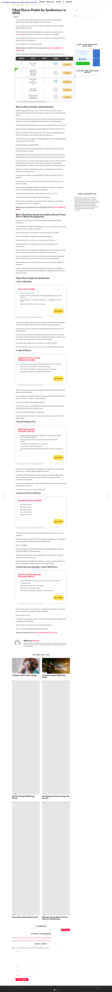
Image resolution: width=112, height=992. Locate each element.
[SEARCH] (107, 2)
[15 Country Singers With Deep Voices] (56, 666)
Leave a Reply (65, 929)
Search (98, 10)
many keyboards (21, 34)
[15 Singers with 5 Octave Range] (26, 666)
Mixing (58, 2)
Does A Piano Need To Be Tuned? (25, 917)
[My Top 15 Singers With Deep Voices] (26, 737)
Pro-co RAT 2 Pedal (26, 289)
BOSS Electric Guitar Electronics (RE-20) (26, 430)
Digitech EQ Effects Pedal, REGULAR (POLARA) (29, 359)
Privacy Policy (82, 987)
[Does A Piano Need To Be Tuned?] (26, 858)
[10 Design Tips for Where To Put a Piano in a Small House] (56, 858)
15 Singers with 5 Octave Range (24, 675)
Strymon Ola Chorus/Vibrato (29, 500)
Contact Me (90, 987)
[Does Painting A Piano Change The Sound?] (56, 737)
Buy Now (67, 64)
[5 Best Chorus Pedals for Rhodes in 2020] (2, 496)
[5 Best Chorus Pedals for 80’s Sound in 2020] (110, 496)
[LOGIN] (110, 2)
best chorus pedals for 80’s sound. (46, 632)
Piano (44, 793)
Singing (42, 2)
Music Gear (50, 2)
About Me (69, 2)
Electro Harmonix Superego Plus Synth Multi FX (29, 575)
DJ (63, 2)
